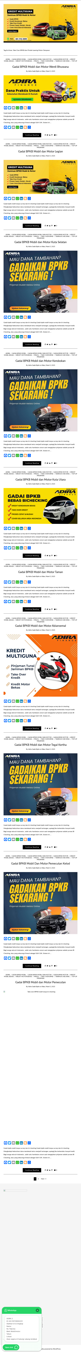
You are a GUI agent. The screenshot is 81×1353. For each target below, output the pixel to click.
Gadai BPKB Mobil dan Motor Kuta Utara (41, 479)
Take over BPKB (47, 61)
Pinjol (36, 61)
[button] (37, 1310)
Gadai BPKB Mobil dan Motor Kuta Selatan (40, 242)
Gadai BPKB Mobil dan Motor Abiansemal (40, 625)
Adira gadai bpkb (33, 71)
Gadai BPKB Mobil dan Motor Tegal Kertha (41, 744)
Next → (43, 1179)
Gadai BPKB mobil (19, 59)
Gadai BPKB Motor (60, 59)
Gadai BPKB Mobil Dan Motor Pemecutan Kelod (40, 863)
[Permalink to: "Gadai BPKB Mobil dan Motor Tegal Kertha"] (40, 784)
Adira (8, 59)
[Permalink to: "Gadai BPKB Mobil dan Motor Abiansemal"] (40, 665)
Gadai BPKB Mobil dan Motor (39, 59)
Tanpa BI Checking (62, 61)
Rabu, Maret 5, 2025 (48, 71)
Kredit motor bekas (24, 61)
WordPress (57, 1349)
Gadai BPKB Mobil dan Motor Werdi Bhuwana (40, 66)
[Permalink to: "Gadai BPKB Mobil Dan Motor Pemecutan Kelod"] (40, 903)
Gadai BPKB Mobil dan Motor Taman (40, 572)
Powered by (42, 1322)
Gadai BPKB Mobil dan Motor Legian (40, 151)
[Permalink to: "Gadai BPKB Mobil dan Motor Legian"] (40, 177)
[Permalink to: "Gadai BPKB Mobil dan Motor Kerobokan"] (40, 400)
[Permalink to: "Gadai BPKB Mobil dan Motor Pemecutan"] (40, 1064)
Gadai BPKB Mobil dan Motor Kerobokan (41, 361)
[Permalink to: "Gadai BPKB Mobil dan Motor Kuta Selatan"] (40, 281)
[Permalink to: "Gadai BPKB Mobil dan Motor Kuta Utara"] (40, 506)
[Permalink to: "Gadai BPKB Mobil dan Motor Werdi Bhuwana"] (40, 89)
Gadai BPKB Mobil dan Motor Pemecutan (40, 982)
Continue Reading (32, 135)
